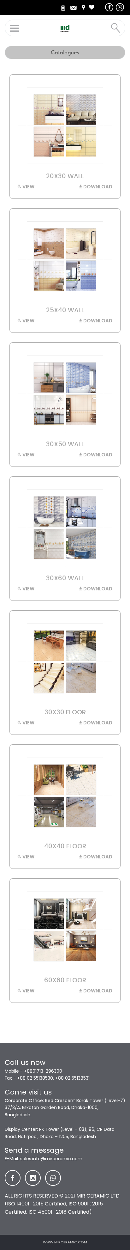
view (27, 186)
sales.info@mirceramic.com (51, 1158)
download (97, 186)
